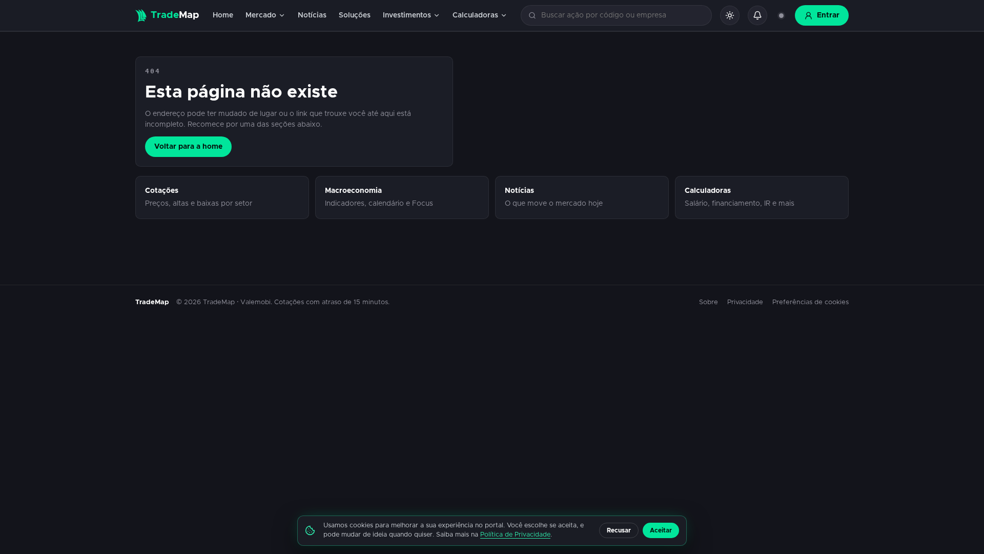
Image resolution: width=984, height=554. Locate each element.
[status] (781, 15)
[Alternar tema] (730, 15)
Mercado (260, 15)
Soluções (355, 15)
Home (223, 15)
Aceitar (661, 530)
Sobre (708, 302)
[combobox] (622, 16)
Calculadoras (475, 15)
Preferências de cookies (810, 302)
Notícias (312, 15)
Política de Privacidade (515, 534)
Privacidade (745, 302)
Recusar (619, 530)
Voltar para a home (188, 146)
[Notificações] (757, 15)
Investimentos (407, 15)
